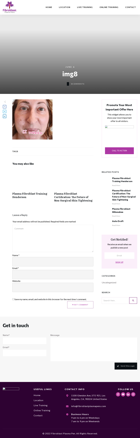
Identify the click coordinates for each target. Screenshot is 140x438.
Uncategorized (109, 282)
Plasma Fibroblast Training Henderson (31, 186)
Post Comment (80, 305)
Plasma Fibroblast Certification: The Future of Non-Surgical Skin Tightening (73, 186)
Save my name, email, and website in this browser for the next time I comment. (50, 299)
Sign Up (119, 262)
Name (15, 255)
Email (15, 268)
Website (16, 281)
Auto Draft (117, 221)
